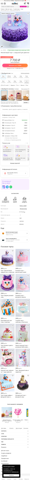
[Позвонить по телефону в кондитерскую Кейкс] (28, 3)
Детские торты (23, 208)
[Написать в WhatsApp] (10, 187)
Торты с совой (23, 205)
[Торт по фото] (28, 6)
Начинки (25, 428)
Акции (15, 478)
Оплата (11, 428)
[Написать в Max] (3, 187)
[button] (27, 95)
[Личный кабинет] (5, 3)
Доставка (3, 428)
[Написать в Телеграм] (7, 187)
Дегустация (19, 428)
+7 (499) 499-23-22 (19, 68)
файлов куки (15, 472)
